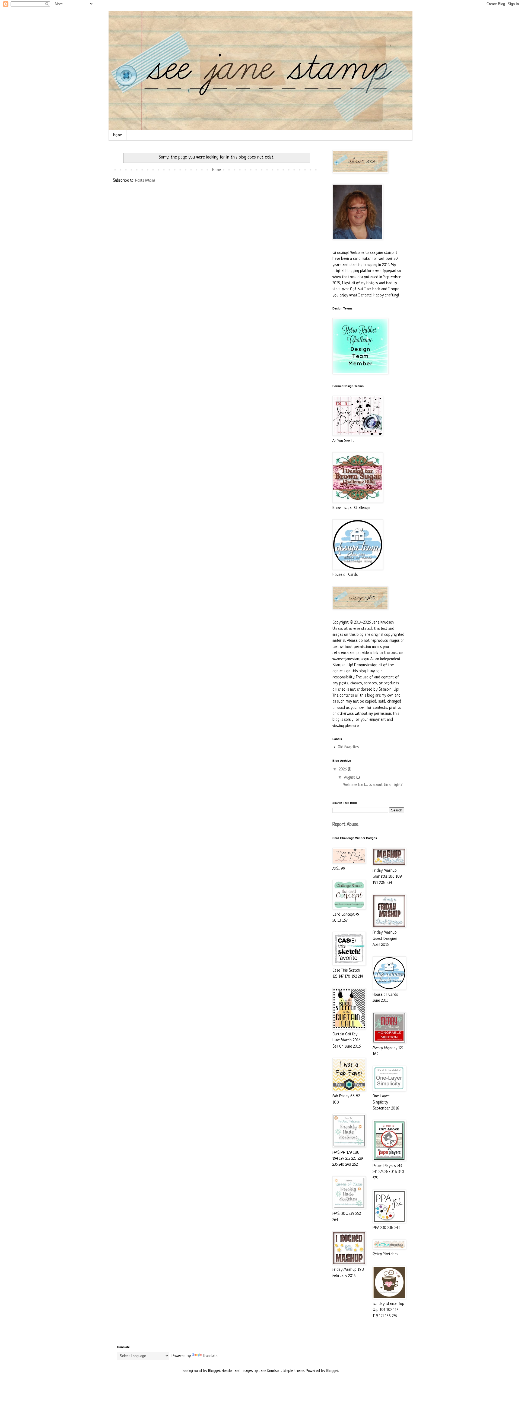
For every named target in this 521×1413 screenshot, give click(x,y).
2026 (343, 769)
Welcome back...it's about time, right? (372, 785)
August (350, 777)
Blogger (332, 1371)
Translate (210, 1356)
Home (117, 135)
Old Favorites (348, 747)
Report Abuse (345, 824)
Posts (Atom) (145, 180)
